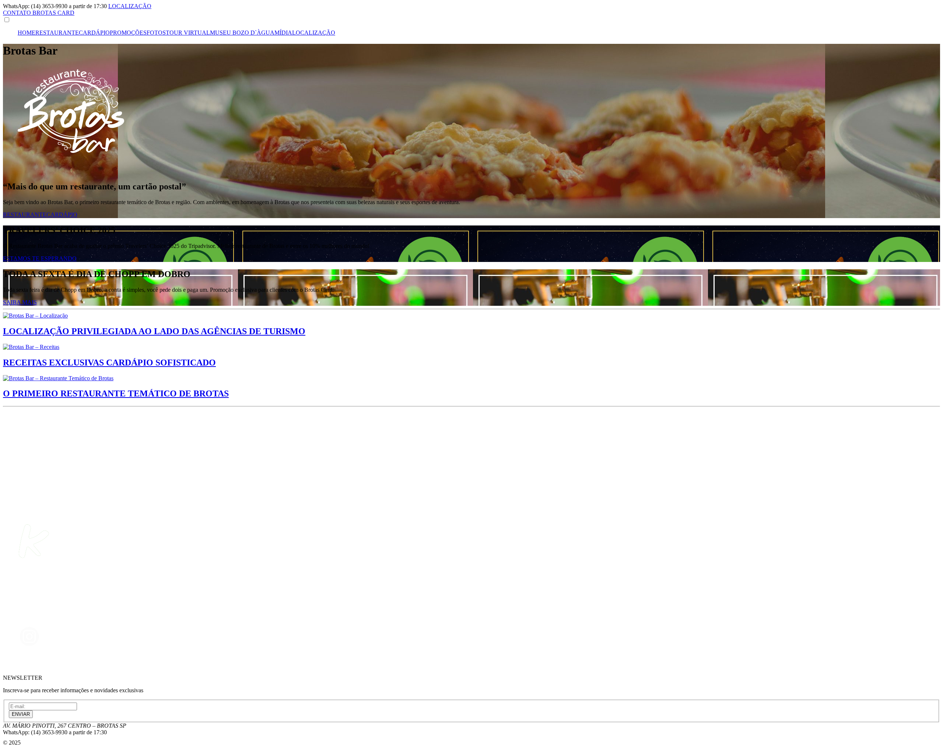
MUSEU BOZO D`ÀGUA (242, 32)
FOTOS (156, 32)
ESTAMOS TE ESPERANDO (40, 258)
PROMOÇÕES (128, 32)
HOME (26, 32)
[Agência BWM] (26, 742)
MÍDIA (283, 32)
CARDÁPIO (94, 32)
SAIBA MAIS (20, 302)
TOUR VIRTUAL (188, 32)
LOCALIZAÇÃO (313, 32)
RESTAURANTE (57, 32)
